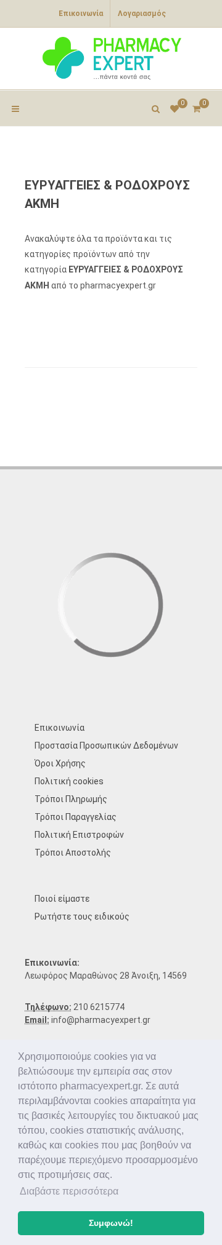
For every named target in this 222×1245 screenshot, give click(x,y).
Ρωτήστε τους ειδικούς (82, 916)
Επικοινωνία (81, 13)
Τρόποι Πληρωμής (71, 799)
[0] (196, 107)
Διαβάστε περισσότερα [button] (69, 1191)
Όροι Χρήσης (60, 763)
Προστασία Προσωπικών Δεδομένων (106, 745)
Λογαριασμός (142, 13)
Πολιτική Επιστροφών (79, 835)
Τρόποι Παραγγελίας (76, 817)
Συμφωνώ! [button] (111, 1223)
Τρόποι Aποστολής (73, 852)
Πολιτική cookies (69, 781)
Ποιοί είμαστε (62, 899)
